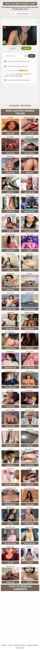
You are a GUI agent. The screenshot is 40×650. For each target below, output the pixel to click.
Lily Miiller (10, 137)
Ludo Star (10, 293)
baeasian (29, 390)
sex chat (30, 563)
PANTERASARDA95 (10, 215)
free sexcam (10, 153)
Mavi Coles (29, 371)
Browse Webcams (23, 14)
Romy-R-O (10, 449)
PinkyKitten (10, 351)
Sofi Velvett (30, 351)
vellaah (10, 117)
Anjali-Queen (29, 527)
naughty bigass (10, 195)
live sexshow (29, 465)
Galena (29, 273)
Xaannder (29, 254)
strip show (29, 348)
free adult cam (10, 485)
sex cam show (30, 231)
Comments (14, 105)
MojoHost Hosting (20, 645)
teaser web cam (29, 543)
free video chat (10, 387)
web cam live (10, 250)
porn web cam (30, 192)
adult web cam (10, 504)
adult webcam (10, 348)
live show (29, 387)
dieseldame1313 (10, 488)
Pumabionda (29, 410)
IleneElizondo (10, 527)
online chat (10, 133)
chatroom (10, 231)
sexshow (29, 426)
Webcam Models (32, 645)
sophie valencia (29, 117)
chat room (10, 270)
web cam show (29, 211)
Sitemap (4, 645)
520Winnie (10, 312)
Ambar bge (29, 215)
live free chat (10, 172)
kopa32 (29, 469)
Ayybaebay (10, 273)
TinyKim (29, 176)
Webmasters (20, 648)
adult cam (29, 172)
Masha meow (10, 234)
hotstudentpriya (10, 371)
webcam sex (10, 211)
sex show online (10, 543)
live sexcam (10, 328)
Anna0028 (10, 390)
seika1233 (29, 547)
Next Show (26, 105)
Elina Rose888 (10, 410)
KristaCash (10, 156)
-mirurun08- (10, 469)
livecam (29, 582)
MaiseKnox (10, 547)
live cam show (30, 270)
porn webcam (29, 328)
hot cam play (29, 289)
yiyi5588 (10, 430)
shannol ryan (10, 566)
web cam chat (10, 426)
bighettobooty (30, 312)
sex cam (30, 446)
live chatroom (29, 153)
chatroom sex (29, 524)
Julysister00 (30, 293)
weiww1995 (30, 137)
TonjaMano (29, 508)
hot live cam (29, 133)
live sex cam (29, 504)
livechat (29, 250)
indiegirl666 (30, 430)
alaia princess (29, 449)
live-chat (10, 524)
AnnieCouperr (29, 332)
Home (13, 14)
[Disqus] (20, 617)
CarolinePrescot (29, 488)
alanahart (29, 156)
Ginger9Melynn (10, 176)
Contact (10, 645)
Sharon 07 (29, 195)
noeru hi (30, 566)
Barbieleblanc (10, 332)
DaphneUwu (10, 508)
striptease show (29, 309)
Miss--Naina (30, 234)
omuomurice (10, 254)
